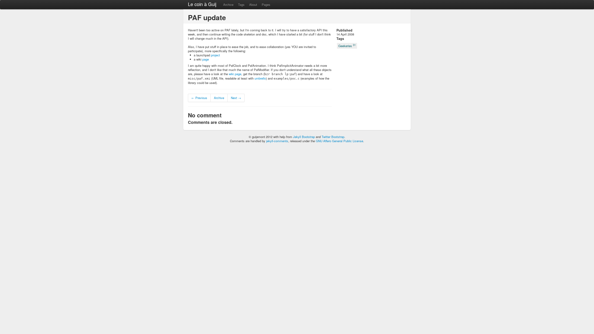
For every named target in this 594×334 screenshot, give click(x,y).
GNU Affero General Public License (339, 141)
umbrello (260, 78)
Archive (228, 4)
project (215, 55)
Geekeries (347, 45)
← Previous (199, 98)
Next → (236, 98)
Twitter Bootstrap (333, 137)
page (205, 59)
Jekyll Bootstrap (304, 137)
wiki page (235, 74)
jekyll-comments (277, 141)
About (253, 4)
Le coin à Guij (202, 4)
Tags (241, 4)
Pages (266, 4)
